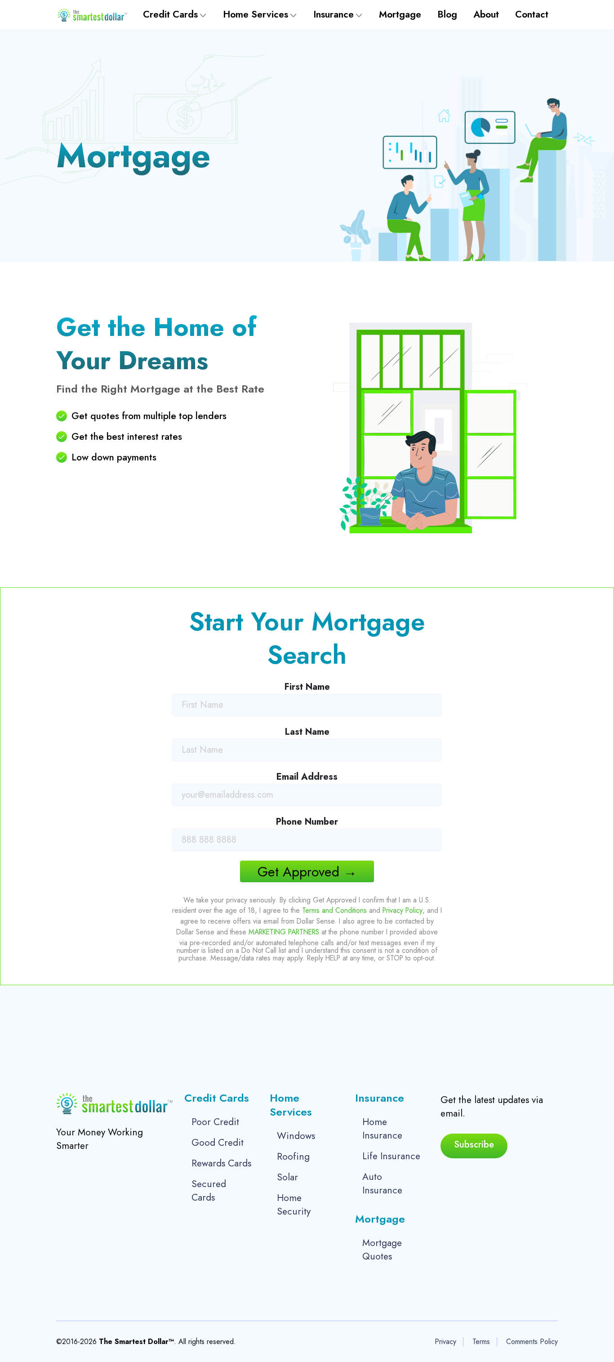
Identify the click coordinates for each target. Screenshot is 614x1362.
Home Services (255, 14)
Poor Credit (215, 1122)
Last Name (307, 731)
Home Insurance (382, 1128)
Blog (447, 14)
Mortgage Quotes (382, 1249)
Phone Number (307, 821)
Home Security (294, 1204)
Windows (296, 1136)
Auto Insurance (382, 1183)
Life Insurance (391, 1156)
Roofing (293, 1156)
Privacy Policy (403, 910)
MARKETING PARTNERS (284, 932)
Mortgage (400, 14)
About (486, 14)
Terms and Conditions (334, 910)
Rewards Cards (221, 1163)
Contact (531, 14)
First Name (307, 686)
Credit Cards (170, 14)
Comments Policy (532, 1341)
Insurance (333, 14)
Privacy (445, 1341)
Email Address (307, 776)
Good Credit (217, 1142)
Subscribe (474, 1144)
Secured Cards (208, 1190)
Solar (287, 1177)
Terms (481, 1341)
